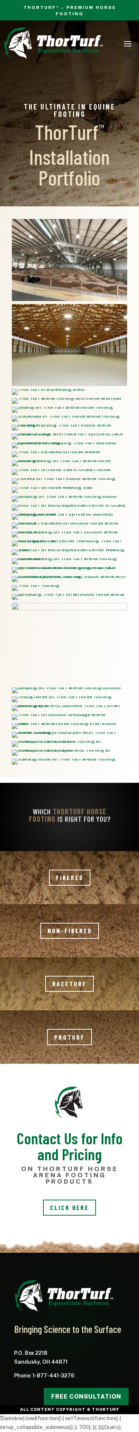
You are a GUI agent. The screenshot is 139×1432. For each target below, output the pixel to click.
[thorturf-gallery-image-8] (69, 723)
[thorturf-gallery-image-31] (64, 496)
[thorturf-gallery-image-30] (66, 687)
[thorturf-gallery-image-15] (69, 567)
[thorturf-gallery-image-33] (62, 407)
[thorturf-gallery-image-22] (61, 469)
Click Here (69, 1207)
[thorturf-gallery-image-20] (69, 505)
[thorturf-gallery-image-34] (69, 750)
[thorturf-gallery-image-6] (56, 451)
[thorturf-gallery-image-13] (35, 585)
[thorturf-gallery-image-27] (61, 696)
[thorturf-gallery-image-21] (52, 487)
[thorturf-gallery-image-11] (69, 608)
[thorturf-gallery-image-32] (63, 478)
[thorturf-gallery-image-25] (69, 558)
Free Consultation (86, 1396)
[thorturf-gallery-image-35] (69, 741)
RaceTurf (69, 983)
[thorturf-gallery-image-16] (69, 549)
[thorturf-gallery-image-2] (48, 389)
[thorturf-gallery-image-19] (69, 523)
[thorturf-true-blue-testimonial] (69, 386)
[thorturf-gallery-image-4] (65, 416)
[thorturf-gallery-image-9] (58, 714)
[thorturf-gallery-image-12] (68, 594)
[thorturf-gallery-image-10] (69, 705)
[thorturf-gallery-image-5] (66, 398)
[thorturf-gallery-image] (69, 301)
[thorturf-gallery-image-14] (69, 576)
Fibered (69, 877)
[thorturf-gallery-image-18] (69, 531)
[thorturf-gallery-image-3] (69, 442)
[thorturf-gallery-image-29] (69, 514)
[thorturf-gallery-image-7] (69, 732)
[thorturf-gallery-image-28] (69, 434)
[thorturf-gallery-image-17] (69, 540)
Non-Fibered (69, 930)
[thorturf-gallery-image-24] (63, 759)
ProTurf (69, 1037)
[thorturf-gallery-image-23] (69, 460)
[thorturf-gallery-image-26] (69, 425)
